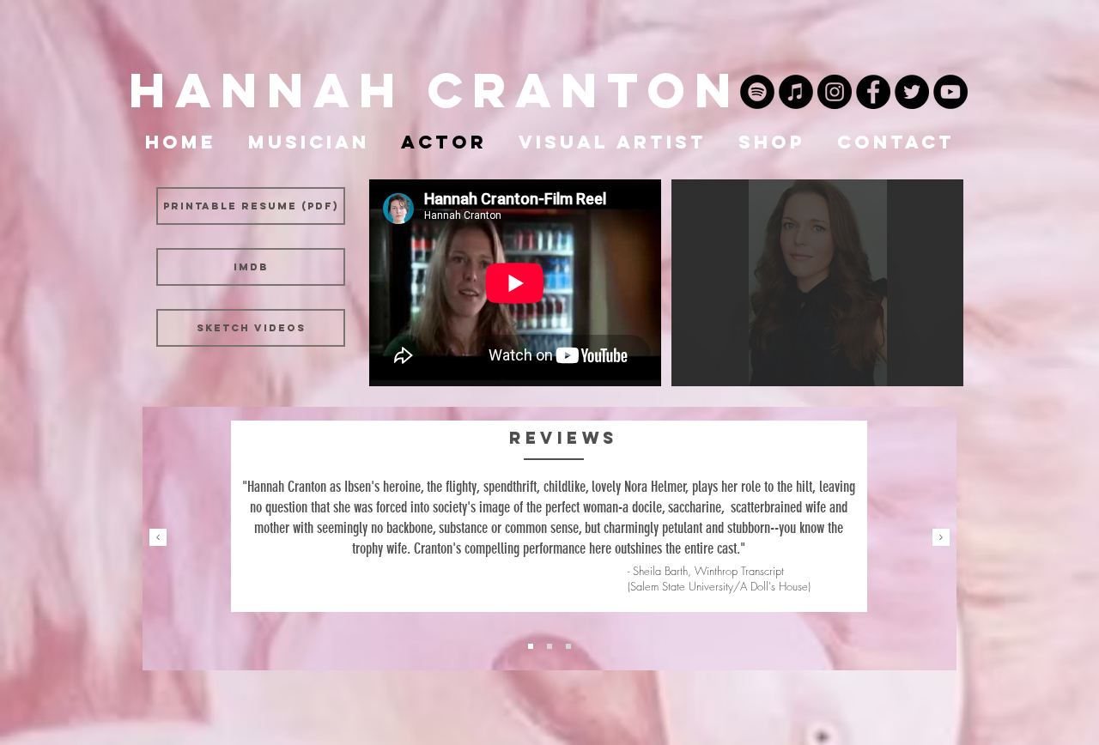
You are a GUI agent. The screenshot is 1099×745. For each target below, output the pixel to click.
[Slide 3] (549, 646)
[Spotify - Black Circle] (757, 92)
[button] (817, 282)
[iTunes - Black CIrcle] (796, 92)
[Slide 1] (568, 646)
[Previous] (158, 538)
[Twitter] (912, 92)
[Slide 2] (530, 646)
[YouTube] (950, 92)
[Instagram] (834, 92)
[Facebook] (873, 92)
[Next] (941, 538)
